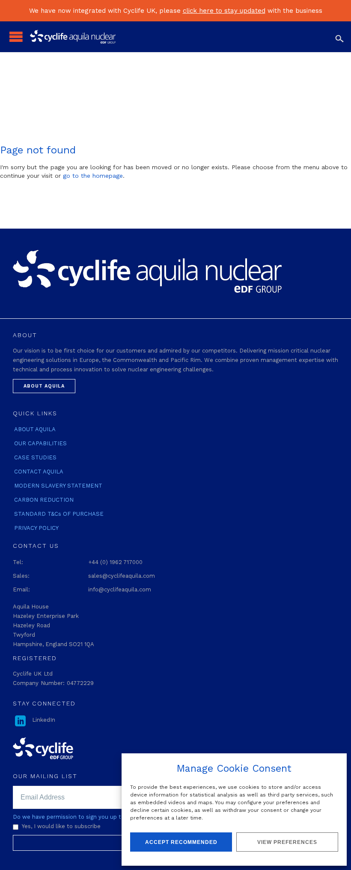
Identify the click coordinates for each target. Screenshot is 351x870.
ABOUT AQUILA (35, 429)
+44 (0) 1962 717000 (115, 562)
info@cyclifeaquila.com (119, 589)
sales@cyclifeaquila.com (121, 576)
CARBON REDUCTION (44, 500)
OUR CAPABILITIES (40, 443)
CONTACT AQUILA (38, 471)
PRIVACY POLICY (36, 528)
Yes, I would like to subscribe (61, 826)
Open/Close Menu (16, 36)
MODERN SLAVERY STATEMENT (58, 485)
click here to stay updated (224, 11)
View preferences (287, 842)
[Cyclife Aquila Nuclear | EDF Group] (182, 36)
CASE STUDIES (35, 457)
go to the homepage (93, 175)
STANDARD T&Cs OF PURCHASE (59, 514)
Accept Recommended (181, 842)
